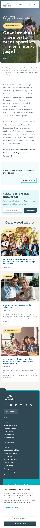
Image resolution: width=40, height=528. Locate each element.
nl (20, 4)
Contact (6, 475)
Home (5, 16)
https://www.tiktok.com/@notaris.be (26, 404)
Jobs (5, 469)
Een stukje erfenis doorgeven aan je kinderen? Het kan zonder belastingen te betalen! (20, 261)
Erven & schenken (10, 428)
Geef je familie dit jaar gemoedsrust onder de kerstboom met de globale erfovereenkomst (19, 361)
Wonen (6, 422)
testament (10, 84)
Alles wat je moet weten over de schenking (17, 306)
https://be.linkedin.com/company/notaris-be (16, 404)
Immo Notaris (8, 472)
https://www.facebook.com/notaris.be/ (6, 404)
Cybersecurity (8, 466)
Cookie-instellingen (20, 518)
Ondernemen (8, 431)
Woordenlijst (8, 456)
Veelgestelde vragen (10, 453)
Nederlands (10, 412)
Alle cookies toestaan (20, 523)
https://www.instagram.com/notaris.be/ (11, 404)
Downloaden (30, 180)
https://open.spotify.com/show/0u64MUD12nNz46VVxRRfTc (31, 404)
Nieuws (12, 16)
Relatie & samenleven (11, 425)
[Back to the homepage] (7, 5)
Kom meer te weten (11, 508)
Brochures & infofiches (11, 450)
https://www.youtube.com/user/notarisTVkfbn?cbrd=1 (21, 404)
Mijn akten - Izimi (30, 4)
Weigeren (20, 513)
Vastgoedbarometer (10, 459)
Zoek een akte (8, 462)
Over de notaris (9, 434)
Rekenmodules (9, 438)
